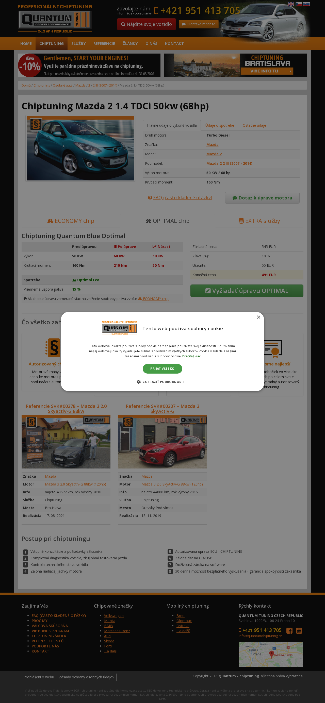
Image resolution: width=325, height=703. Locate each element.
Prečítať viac (191, 356)
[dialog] (162, 351)
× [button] (258, 317)
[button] (162, 382)
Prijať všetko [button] (162, 368)
